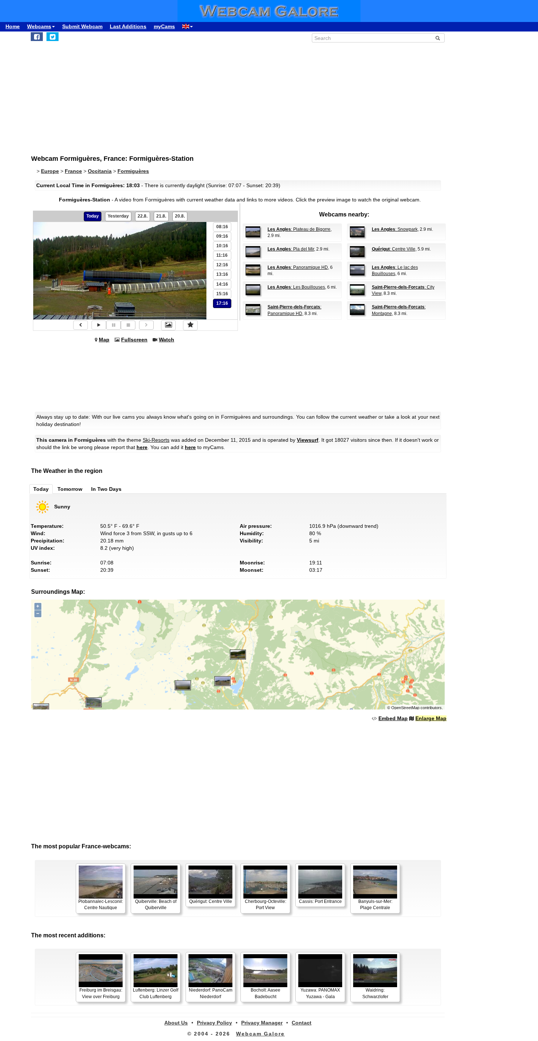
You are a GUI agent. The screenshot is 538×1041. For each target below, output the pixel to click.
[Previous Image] (80, 325)
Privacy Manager (262, 1023)
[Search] (437, 38)
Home (12, 26)
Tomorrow (69, 489)
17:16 (222, 303)
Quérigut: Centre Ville (210, 901)
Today (92, 216)
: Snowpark (395, 229)
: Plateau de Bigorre (299, 229)
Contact (301, 1023)
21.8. (161, 216)
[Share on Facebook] (36, 36)
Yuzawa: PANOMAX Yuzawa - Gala (320, 993)
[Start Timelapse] (98, 325)
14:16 (222, 284)
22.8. (142, 216)
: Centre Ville (393, 249)
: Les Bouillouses (296, 287)
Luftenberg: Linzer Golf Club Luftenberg (155, 993)
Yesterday (118, 216)
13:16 (222, 274)
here (142, 447)
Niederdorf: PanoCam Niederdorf (210, 993)
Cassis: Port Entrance (320, 901)
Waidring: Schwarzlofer (375, 993)
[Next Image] (146, 325)
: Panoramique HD (298, 267)
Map (104, 339)
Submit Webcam (82, 26)
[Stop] (128, 325)
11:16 (222, 255)
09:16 (222, 236)
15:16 (222, 293)
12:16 (222, 264)
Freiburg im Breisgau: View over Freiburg (100, 993)
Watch (166, 339)
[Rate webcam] (190, 325)
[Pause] (113, 325)
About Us (176, 1023)
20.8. (180, 216)
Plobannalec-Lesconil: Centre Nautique (100, 904)
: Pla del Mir (291, 249)
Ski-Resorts (156, 440)
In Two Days (106, 489)
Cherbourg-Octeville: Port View (265, 904)
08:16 (222, 226)
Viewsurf (307, 440)
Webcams (39, 26)
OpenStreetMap (405, 707)
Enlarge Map (431, 718)
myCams (164, 26)
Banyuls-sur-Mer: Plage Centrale (375, 904)
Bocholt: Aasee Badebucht (265, 993)
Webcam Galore (260, 1034)
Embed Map (393, 718)
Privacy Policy (214, 1023)
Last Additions (128, 26)
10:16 (222, 245)
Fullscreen (134, 339)
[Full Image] (168, 325)
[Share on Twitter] (52, 36)
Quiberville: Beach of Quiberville (155, 904)
